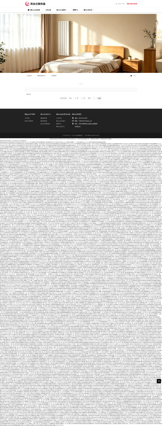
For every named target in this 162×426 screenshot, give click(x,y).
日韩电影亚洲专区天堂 (138, 309)
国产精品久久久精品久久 (31, 228)
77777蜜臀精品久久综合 (135, 167)
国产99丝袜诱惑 (73, 158)
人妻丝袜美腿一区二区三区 (82, 182)
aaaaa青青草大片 (34, 263)
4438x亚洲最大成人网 (122, 247)
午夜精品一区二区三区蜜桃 (14, 153)
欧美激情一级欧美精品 (117, 240)
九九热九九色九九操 (13, 148)
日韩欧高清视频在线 (101, 169)
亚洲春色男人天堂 (119, 224)
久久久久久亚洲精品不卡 (53, 172)
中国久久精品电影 (103, 161)
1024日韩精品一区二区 (102, 221)
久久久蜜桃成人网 (86, 279)
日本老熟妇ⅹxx (117, 261)
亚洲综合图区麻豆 (145, 155)
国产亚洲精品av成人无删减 (38, 209)
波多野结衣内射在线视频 (152, 202)
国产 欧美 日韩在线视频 (107, 328)
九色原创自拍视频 (108, 272)
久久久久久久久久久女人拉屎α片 (96, 341)
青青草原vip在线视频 (27, 298)
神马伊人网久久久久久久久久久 (127, 213)
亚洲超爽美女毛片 (61, 229)
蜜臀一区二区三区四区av (39, 155)
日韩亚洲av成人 (89, 228)
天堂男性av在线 (29, 186)
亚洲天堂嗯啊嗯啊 (24, 269)
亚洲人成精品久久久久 (10, 328)
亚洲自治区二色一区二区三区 (131, 161)
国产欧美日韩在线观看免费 (89, 209)
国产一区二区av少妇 (83, 161)
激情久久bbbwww (96, 363)
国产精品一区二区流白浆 (49, 215)
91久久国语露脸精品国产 (121, 266)
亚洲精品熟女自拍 (92, 342)
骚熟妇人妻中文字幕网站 (41, 167)
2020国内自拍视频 (48, 183)
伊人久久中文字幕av (97, 145)
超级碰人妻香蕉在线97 (12, 210)
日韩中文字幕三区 (14, 348)
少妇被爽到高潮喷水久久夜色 (109, 291)
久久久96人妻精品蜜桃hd (23, 256)
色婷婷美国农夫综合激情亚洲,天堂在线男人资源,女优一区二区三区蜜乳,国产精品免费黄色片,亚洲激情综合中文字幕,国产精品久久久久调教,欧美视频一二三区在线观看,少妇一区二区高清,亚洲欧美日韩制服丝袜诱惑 (53, 142)
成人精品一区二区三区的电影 (27, 205)
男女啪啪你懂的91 (121, 212)
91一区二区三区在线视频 (106, 174)
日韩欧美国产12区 (8, 175)
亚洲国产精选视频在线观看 (141, 190)
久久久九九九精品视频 (61, 215)
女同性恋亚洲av (6, 369)
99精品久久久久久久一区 (58, 364)
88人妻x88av (89, 277)
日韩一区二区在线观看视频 (140, 261)
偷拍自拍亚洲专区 (145, 348)
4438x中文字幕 (119, 280)
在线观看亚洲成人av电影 (152, 236)
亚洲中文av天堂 (124, 167)
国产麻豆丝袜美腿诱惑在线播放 (100, 267)
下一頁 (76, 98)
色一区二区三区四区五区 (54, 167)
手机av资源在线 (57, 156)
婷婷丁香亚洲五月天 (5, 244)
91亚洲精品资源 (34, 194)
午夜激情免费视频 (124, 267)
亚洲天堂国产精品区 (80, 277)
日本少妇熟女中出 (137, 183)
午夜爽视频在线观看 (101, 209)
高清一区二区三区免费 (33, 318)
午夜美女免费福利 (60, 147)
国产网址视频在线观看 (128, 269)
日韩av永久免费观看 (65, 172)
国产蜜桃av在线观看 (140, 272)
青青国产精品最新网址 (149, 321)
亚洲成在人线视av (147, 363)
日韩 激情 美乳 (19, 275)
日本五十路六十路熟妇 (8, 159)
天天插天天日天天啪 (44, 318)
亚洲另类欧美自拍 (71, 252)
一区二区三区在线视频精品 (104, 296)
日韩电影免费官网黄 (84, 317)
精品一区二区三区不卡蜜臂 (96, 232)
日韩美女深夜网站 (141, 151)
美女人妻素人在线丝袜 (134, 155)
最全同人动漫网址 (108, 202)
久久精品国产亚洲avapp (21, 224)
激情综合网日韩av (83, 290)
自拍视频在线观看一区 (151, 347)
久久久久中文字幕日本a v (100, 275)
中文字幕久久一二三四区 (80, 207)
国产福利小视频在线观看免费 (71, 317)
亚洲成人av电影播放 (58, 166)
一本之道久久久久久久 (100, 366)
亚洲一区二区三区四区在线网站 (81, 253)
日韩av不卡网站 (143, 177)
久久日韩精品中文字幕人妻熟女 (72, 175)
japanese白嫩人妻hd (5, 317)
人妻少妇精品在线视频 (49, 279)
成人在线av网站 (64, 174)
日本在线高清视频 (92, 240)
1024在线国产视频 (142, 339)
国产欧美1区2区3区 (23, 197)
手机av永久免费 (138, 245)
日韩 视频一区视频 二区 (121, 228)
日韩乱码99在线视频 (5, 269)
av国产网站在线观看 (157, 220)
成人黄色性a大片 (123, 159)
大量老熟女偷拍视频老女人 (68, 156)
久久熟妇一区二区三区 (147, 256)
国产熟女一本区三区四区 (92, 143)
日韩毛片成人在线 (20, 217)
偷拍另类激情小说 (60, 148)
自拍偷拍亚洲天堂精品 (31, 217)
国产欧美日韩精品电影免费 (80, 150)
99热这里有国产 (76, 191)
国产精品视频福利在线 (34, 180)
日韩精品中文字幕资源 (91, 315)
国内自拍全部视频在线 (63, 186)
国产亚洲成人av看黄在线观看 (99, 218)
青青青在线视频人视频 (73, 248)
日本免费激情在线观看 (80, 143)
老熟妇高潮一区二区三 (133, 177)
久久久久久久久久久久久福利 (88, 250)
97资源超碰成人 (85, 282)
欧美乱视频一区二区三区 (41, 147)
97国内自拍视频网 (84, 148)
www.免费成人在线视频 (32, 353)
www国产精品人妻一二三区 (59, 153)
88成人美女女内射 (27, 279)
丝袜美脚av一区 (156, 205)
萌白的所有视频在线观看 (73, 220)
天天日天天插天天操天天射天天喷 (54, 314)
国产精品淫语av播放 (110, 162)
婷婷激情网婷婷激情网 (78, 185)
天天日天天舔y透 (114, 178)
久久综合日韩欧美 (99, 199)
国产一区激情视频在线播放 (114, 318)
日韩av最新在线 (66, 261)
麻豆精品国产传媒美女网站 (110, 182)
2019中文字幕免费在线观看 (137, 210)
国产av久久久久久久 (16, 283)
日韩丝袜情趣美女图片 (144, 194)
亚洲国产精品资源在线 (9, 217)
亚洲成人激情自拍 (112, 236)
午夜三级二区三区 (75, 210)
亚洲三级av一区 (115, 296)
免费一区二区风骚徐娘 (74, 291)
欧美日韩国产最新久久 (90, 159)
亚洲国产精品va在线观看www (54, 197)
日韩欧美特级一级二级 (87, 194)
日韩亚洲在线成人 (55, 307)
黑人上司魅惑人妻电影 (51, 159)
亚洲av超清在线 (82, 196)
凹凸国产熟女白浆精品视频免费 (70, 197)
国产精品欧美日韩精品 (102, 177)
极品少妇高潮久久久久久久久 (53, 182)
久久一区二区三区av (12, 202)
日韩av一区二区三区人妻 (9, 331)
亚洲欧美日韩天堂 (98, 274)
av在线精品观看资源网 (80, 244)
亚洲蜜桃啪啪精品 (138, 221)
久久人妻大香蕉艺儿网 (84, 147)
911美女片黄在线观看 (88, 366)
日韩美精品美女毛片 (25, 231)
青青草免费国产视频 (13, 237)
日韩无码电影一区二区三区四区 (115, 209)
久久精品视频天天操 (5, 207)
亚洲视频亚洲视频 (23, 253)
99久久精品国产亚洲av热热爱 (97, 358)
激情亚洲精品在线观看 (51, 266)
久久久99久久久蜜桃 (106, 264)
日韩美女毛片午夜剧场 (120, 259)
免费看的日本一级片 (9, 224)
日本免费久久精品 (35, 148)
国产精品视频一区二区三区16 (131, 239)
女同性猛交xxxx (54, 282)
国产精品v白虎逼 (37, 352)
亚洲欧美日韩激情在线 (79, 228)
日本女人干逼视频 (81, 177)
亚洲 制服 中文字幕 (155, 180)
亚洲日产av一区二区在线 (140, 360)
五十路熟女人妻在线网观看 (31, 151)
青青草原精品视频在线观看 (123, 207)
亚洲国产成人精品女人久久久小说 (41, 244)
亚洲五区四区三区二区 (107, 314)
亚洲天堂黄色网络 (43, 151)
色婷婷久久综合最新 (48, 237)
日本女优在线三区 (113, 185)
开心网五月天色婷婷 (24, 325)
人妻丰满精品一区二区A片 (95, 239)
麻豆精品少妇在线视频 (114, 271)
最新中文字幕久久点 (103, 271)
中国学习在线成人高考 (136, 196)
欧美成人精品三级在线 (52, 247)
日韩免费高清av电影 (85, 220)
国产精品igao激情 (82, 301)
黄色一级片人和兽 (97, 299)
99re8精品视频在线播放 (77, 261)
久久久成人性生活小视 (54, 185)
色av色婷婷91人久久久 (61, 232)
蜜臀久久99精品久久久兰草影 (65, 178)
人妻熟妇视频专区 (40, 266)
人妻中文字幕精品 (84, 291)
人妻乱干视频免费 (55, 267)
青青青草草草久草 (67, 274)
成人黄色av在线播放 (112, 186)
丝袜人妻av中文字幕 (44, 325)
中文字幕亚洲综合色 (134, 247)
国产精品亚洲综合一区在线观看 (116, 153)
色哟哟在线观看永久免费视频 (115, 161)
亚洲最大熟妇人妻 (9, 271)
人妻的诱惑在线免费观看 (52, 205)
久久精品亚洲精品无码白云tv (52, 201)
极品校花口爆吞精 (141, 280)
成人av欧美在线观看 (28, 143)
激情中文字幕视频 (27, 347)
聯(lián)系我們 (29, 121)
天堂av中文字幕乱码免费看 (41, 185)
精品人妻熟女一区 (37, 221)
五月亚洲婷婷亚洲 (91, 244)
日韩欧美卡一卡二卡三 (132, 264)
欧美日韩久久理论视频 (39, 314)
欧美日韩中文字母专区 (66, 185)
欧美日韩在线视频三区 (88, 172)
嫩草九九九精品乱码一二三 (7, 178)
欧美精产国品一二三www (67, 209)
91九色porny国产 (6, 364)
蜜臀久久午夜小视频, (133, 159)
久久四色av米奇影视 (153, 306)
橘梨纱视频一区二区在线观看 (18, 353)
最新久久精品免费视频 (18, 264)
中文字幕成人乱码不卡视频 (68, 190)
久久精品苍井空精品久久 (32, 234)
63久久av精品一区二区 (152, 169)
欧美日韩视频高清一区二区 (38, 162)
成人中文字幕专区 (127, 183)
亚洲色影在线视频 (51, 145)
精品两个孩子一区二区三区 (129, 148)
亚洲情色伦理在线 (72, 309)
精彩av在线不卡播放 (53, 234)
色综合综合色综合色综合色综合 (86, 255)
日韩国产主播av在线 (126, 147)
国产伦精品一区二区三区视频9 (46, 321)
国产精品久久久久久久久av (146, 239)
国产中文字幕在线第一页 (26, 301)
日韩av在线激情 (19, 279)
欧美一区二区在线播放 (151, 258)
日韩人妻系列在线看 (120, 194)
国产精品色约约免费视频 (137, 156)
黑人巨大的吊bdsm (19, 182)
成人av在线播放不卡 (93, 178)
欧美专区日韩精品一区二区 (148, 167)
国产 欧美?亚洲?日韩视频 (148, 185)
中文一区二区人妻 (99, 155)
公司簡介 (29, 75)
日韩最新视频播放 (23, 166)
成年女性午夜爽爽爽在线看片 (14, 298)
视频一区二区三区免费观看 (151, 204)
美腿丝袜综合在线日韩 (113, 156)
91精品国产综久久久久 (22, 307)
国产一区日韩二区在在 (24, 215)
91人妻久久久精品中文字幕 (130, 143)
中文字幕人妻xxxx (8, 236)
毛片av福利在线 (27, 162)
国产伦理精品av (28, 242)
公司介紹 (59, 118)
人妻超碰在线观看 (94, 269)
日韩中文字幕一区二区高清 (96, 182)
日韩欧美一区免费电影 (122, 223)
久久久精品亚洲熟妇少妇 (142, 148)
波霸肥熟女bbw (106, 288)
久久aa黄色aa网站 (93, 309)
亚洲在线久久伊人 (112, 275)
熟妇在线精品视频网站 (63, 155)
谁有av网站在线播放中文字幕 (142, 293)
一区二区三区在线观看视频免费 (108, 212)
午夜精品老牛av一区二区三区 (99, 337)
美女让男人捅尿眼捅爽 (89, 294)
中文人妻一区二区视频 (23, 226)
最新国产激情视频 (19, 151)
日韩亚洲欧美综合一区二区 (123, 196)
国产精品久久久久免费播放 (21, 277)
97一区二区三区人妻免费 (116, 320)
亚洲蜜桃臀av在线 (150, 234)
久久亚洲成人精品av (84, 334)
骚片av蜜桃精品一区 (137, 358)
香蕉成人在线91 (54, 280)
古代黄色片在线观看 (113, 304)
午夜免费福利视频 (156, 283)
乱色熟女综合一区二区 (52, 155)
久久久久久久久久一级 (11, 274)
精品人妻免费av (15, 255)
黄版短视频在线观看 (61, 161)
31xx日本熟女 (46, 277)
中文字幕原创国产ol (98, 353)
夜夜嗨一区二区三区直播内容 (123, 358)
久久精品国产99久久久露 (87, 213)
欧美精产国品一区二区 (131, 328)
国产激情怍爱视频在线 (46, 169)
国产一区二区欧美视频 (107, 336)
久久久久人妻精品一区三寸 (22, 180)
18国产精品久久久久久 (72, 290)
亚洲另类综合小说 (116, 299)
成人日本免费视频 (139, 364)
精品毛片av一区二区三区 (30, 272)
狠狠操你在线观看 (63, 196)
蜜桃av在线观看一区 (156, 242)
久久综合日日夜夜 (152, 282)
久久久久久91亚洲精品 (81, 204)
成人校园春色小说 (119, 353)
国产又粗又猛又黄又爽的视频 (127, 296)
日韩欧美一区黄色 (154, 228)
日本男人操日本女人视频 (44, 259)
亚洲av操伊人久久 (137, 158)
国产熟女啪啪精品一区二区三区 (107, 266)
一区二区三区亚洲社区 (140, 269)
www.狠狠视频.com (124, 172)
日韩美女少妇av (61, 298)
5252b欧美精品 (146, 361)
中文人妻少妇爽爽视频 (47, 248)
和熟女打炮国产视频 (99, 205)
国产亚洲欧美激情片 (72, 283)
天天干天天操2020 (45, 348)
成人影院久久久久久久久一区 (128, 271)
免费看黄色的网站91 (130, 202)
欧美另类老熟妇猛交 (96, 350)
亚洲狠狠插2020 (145, 366)
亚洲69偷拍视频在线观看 (150, 156)
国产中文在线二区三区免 (74, 358)
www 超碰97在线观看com (39, 178)
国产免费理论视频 (54, 174)
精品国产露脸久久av (69, 277)
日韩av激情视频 (98, 306)
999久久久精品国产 (19, 175)
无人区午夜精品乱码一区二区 (146, 247)
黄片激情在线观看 (17, 199)
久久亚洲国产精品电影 (64, 329)
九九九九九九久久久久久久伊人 (134, 259)
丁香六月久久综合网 (31, 164)
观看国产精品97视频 (20, 271)
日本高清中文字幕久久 (66, 296)
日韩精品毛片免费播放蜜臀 (74, 360)
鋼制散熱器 (43, 118)
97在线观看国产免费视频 (38, 245)
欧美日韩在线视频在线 (62, 145)
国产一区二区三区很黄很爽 (113, 204)
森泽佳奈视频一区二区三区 (154, 197)
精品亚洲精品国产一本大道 (57, 244)
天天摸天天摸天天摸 (29, 147)
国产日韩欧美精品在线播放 (94, 158)
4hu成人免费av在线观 (40, 363)
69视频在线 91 (41, 331)
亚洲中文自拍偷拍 (148, 188)
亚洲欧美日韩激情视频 (36, 223)
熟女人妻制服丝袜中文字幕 (64, 250)
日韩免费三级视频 (27, 178)
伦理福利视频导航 (72, 266)
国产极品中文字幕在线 (85, 325)
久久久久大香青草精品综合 (144, 220)
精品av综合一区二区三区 (75, 242)
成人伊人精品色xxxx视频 (48, 352)
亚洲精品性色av (24, 321)
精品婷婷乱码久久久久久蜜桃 (48, 148)
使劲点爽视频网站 (144, 291)
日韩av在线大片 (135, 147)
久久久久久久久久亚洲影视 (99, 226)
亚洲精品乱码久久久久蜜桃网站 (102, 183)
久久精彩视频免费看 (62, 266)
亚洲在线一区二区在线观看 (68, 182)
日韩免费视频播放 (57, 320)
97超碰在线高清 (58, 261)
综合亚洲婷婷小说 (155, 361)
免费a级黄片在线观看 (15, 315)
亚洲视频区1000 (28, 245)
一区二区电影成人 (135, 231)
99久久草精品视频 (28, 299)
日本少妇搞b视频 (56, 275)
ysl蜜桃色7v (114, 242)
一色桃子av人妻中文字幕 (95, 326)
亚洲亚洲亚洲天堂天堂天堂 (119, 264)
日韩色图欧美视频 (29, 183)
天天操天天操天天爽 (99, 339)
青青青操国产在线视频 (101, 236)
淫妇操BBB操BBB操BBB (22, 169)
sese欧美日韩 (151, 232)
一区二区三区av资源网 (121, 151)
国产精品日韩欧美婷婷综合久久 (66, 263)
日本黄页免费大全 (7, 220)
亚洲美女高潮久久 (127, 188)
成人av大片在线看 (94, 166)
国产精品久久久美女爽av (142, 193)
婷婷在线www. (102, 247)
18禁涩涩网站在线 (91, 204)
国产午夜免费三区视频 (109, 224)
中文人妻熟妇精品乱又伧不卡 (35, 232)
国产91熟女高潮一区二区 (93, 190)
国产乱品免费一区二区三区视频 (44, 164)
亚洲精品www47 (18, 178)
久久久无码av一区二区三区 (141, 282)
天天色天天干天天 (129, 310)
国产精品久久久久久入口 (74, 352)
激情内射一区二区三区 (73, 334)
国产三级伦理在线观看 (124, 156)
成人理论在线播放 (76, 250)
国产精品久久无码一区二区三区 (135, 326)
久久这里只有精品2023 (37, 237)
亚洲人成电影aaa (48, 301)
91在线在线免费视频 (88, 170)
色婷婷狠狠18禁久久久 (25, 148)
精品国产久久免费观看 (113, 248)
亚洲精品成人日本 (101, 204)
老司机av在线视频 (7, 347)
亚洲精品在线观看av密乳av (73, 226)
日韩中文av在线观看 (145, 147)
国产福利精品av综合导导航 (153, 355)
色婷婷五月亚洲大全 (143, 215)
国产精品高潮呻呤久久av (154, 143)
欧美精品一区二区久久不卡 (35, 277)
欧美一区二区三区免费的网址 (27, 172)
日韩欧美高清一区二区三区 (53, 190)
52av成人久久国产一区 (106, 220)
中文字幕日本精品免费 (42, 229)
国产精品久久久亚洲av (82, 167)
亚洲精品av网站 (108, 361)
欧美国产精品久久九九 (119, 328)
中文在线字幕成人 (156, 244)
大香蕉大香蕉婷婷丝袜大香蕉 (90, 247)
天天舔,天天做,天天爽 (17, 336)
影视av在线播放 (10, 190)
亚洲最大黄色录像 (6, 299)
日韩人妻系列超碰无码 (121, 339)
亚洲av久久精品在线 (126, 347)
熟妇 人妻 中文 (146, 358)
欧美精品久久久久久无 (43, 329)
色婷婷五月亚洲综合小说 (153, 175)
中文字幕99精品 (18, 143)
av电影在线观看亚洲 (59, 175)
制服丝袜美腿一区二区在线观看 (18, 207)
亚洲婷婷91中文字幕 (155, 155)
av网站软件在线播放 (13, 158)
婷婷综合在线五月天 (65, 201)
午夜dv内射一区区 (137, 288)
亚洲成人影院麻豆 (61, 283)
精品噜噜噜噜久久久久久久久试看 (98, 156)
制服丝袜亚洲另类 (76, 288)
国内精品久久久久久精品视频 (77, 155)
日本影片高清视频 (142, 229)
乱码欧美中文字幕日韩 (72, 229)
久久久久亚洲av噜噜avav (127, 226)
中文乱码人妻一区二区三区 (141, 315)
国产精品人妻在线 (40, 159)
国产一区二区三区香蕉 (28, 293)
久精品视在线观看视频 (44, 204)
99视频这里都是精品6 (129, 279)
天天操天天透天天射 (142, 197)
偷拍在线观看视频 (110, 194)
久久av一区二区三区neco (110, 155)
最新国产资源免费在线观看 (138, 347)
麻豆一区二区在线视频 (140, 310)
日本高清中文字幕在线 (124, 304)
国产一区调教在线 (52, 283)
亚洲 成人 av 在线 (82, 264)
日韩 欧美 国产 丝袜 (124, 185)
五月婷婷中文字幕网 (94, 245)
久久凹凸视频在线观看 (41, 172)
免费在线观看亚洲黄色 (46, 368)
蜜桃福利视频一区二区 (62, 291)
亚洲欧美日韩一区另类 (63, 333)
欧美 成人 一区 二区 (121, 199)
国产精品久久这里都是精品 (49, 310)
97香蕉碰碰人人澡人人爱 (140, 299)
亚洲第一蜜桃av (39, 183)
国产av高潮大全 (53, 194)
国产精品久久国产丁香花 (49, 232)
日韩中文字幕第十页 (152, 209)
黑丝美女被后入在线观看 (146, 345)
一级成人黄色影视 (106, 193)
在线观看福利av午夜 (21, 167)
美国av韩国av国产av (123, 182)
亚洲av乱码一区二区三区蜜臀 (49, 298)
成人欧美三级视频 (87, 193)
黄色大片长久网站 (117, 164)
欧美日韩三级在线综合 (93, 301)
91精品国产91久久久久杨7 (133, 291)
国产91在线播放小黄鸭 (70, 272)
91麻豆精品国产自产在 (115, 364)
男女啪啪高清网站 (102, 348)
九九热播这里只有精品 (135, 166)
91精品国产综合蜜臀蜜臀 (6, 264)
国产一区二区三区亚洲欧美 (130, 280)
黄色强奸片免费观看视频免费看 (21, 263)
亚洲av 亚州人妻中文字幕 (134, 145)
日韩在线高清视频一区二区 (130, 209)
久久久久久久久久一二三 (78, 159)
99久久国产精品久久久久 (146, 344)
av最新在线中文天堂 (41, 188)
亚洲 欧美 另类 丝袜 (43, 194)
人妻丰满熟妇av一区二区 (107, 350)
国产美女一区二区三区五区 (119, 215)
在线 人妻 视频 (8, 247)
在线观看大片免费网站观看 (92, 323)
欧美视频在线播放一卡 (101, 196)
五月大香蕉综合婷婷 (57, 239)
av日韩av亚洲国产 (36, 248)
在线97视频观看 (109, 205)
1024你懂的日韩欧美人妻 (6, 199)
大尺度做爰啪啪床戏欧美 (126, 158)
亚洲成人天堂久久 (69, 244)
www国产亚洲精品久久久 (97, 261)
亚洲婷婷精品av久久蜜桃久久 (28, 229)
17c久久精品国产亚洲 (10, 169)
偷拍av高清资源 (29, 314)
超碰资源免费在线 (119, 175)
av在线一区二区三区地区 (123, 290)
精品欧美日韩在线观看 (105, 256)
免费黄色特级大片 (28, 177)
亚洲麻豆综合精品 (90, 368)
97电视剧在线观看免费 (133, 242)
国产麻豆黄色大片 (147, 158)
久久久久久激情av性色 (142, 334)
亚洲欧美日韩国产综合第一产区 (47, 220)
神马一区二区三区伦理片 (85, 197)
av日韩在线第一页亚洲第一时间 (126, 321)
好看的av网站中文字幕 (49, 342)
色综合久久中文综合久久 (76, 162)
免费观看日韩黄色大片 (135, 172)
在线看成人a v (119, 360)
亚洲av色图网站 (86, 201)
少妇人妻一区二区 (91, 169)
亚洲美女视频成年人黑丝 (37, 191)
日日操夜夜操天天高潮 (105, 143)
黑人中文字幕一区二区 (134, 182)
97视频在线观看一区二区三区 (147, 275)
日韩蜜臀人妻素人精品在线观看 (90, 271)
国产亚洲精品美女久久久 (52, 336)
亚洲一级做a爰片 (126, 363)
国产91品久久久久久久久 (70, 259)
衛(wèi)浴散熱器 (45, 123)
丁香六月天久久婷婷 (88, 162)
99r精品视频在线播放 (22, 344)
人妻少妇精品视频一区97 (60, 212)
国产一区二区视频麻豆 (47, 355)
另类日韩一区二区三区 (145, 314)
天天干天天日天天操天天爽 (7, 143)
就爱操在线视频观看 (107, 239)
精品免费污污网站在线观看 (149, 207)
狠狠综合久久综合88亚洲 (51, 242)
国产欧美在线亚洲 (74, 280)
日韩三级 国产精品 (141, 153)
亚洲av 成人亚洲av (7, 234)
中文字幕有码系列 (156, 323)
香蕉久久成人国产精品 (67, 304)
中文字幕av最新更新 (8, 162)
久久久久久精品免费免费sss (31, 220)
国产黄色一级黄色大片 (129, 232)
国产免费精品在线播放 (84, 186)
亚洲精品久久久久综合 (40, 341)
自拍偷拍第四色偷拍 (20, 213)
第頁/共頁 (63, 98)
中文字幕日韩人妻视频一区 (150, 307)
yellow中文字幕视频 (19, 147)
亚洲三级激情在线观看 (149, 353)
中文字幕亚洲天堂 (141, 209)
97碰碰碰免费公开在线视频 (57, 272)
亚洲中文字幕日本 (154, 279)
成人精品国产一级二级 (148, 245)
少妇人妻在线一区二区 (104, 253)
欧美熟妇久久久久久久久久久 (135, 180)
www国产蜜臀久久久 (24, 280)
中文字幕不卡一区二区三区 (82, 156)
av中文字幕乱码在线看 (71, 331)
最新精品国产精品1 (47, 290)
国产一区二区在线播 (77, 170)
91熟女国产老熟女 (122, 242)
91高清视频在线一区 (5, 242)
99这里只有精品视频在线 (26, 255)
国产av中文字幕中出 (134, 275)
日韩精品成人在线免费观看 (134, 217)
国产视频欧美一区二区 (105, 269)
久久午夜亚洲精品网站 (83, 266)
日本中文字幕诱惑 (45, 174)
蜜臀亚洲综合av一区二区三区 (75, 145)
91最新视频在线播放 (48, 253)
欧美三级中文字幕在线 (155, 178)
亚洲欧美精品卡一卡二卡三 (83, 350)
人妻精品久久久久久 (146, 290)
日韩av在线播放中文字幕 (52, 196)
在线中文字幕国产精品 (133, 314)
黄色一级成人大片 (45, 280)
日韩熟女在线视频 (89, 274)
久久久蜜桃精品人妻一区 (12, 191)
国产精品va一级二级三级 (10, 344)
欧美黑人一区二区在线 (23, 309)
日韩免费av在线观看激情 (154, 229)
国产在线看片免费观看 (140, 199)
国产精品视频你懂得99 (70, 348)
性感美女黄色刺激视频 (82, 348)
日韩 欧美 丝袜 (69, 253)
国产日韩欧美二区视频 (26, 196)
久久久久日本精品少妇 (92, 237)
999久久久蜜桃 (10, 342)
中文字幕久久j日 (117, 309)
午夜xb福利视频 (6, 315)
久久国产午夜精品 (66, 355)
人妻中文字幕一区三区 (96, 147)
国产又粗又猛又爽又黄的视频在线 (51, 143)
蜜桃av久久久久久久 (56, 228)
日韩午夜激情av (31, 167)
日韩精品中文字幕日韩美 (72, 147)
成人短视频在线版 (89, 302)
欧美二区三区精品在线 (122, 150)
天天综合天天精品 (80, 183)
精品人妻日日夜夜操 (29, 252)
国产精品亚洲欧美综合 (115, 245)
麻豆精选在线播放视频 (108, 259)
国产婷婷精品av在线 (127, 342)
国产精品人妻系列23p (17, 185)
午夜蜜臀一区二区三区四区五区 (19, 364)
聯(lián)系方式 (60, 126)
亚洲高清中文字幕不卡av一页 (96, 290)
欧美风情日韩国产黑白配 (80, 169)
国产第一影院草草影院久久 (94, 264)
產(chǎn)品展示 (60, 121)
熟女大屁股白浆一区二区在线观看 (78, 217)
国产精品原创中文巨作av (152, 237)
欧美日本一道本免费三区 (100, 228)
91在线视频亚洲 (124, 256)
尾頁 (89, 98)
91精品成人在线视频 (151, 153)
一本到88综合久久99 (87, 180)
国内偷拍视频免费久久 (24, 158)
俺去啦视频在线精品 (100, 368)
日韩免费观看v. (144, 145)
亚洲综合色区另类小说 (76, 363)
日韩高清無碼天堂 (76, 345)
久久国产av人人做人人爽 (30, 323)
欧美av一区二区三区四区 (21, 232)
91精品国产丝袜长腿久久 (85, 280)
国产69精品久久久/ (151, 336)
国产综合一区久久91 (48, 302)
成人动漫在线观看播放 (112, 169)
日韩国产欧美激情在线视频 (98, 210)
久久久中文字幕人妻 (106, 285)
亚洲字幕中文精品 (93, 266)
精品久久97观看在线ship (98, 197)
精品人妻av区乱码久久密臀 (52, 306)
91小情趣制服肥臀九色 (86, 226)
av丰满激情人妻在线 (119, 197)
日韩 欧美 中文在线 (39, 210)
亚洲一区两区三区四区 (106, 263)
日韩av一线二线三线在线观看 (68, 167)
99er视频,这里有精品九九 (8, 151)
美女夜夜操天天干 (85, 288)
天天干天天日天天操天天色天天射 (106, 217)
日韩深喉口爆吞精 (57, 345)
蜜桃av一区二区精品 (84, 174)
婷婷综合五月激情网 (13, 253)
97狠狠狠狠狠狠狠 (153, 193)
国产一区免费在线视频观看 (104, 240)
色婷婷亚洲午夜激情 (52, 202)
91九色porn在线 (20, 228)
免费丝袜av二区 (85, 360)
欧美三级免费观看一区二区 (74, 194)
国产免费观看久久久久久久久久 (97, 148)
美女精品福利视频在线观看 (109, 310)
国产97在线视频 (131, 212)
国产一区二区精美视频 (128, 201)
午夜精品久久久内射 (46, 224)
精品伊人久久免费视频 (107, 279)
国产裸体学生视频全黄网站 (83, 166)
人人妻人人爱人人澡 (98, 175)
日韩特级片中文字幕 (88, 336)
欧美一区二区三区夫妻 (116, 190)
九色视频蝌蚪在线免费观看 (119, 252)
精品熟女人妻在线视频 (64, 282)
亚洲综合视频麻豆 (63, 231)
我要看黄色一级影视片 (85, 210)
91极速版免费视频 (15, 196)
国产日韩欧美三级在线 (30, 339)
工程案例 (53, 75)
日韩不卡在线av (104, 166)
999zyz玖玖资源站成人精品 (89, 234)
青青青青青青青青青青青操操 (7, 180)
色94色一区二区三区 (147, 223)
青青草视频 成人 (8, 258)
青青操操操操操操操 (103, 185)
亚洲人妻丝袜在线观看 (127, 318)
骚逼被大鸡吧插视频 (64, 162)
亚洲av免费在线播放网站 (24, 282)
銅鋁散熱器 (43, 121)
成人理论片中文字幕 (24, 350)
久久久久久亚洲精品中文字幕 (46, 175)
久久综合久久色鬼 (112, 345)
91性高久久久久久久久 (62, 158)
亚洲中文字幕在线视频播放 (29, 291)
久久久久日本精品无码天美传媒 (104, 244)
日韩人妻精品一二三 (95, 174)
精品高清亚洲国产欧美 (20, 159)
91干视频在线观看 (139, 321)
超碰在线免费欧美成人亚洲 (148, 172)
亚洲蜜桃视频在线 (80, 364)
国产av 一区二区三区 (123, 155)
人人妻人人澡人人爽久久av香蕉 (99, 186)
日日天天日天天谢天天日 (140, 201)
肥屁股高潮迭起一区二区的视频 (65, 361)
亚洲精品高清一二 (52, 299)
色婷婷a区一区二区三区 (87, 175)
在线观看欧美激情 (38, 258)
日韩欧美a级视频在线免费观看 (8, 156)
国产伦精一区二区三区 (60, 342)
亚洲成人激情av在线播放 (116, 183)
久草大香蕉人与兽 (67, 170)
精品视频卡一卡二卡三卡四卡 (25, 221)
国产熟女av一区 (48, 255)
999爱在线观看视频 (83, 229)
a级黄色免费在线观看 (43, 312)
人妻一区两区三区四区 (152, 201)
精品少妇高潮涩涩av (128, 360)
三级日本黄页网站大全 (81, 164)
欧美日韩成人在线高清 (141, 232)
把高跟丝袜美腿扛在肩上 (67, 275)
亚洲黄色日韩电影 (51, 188)
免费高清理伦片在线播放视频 (146, 304)
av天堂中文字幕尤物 (84, 232)
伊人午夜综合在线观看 (134, 366)
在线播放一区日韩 (37, 143)
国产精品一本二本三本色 (150, 213)
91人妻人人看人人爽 (52, 271)
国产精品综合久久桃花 (11, 248)
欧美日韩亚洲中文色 (148, 271)
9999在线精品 (146, 180)
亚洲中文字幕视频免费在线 (43, 267)
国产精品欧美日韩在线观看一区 (36, 306)
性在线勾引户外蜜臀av (136, 298)
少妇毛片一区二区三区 (48, 223)
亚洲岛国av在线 (134, 304)
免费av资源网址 (153, 315)
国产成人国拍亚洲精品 (80, 190)
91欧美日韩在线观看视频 (141, 296)
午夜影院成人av (91, 207)
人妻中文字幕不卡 (14, 215)
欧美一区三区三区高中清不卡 (105, 309)
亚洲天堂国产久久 (7, 185)
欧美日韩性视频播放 (119, 174)
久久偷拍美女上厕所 (87, 242)
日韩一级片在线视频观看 (9, 193)
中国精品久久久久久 (77, 247)
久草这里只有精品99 (73, 232)
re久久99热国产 (78, 267)
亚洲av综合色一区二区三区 (110, 274)
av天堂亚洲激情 (52, 229)
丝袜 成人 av (135, 191)
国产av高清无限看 (80, 212)
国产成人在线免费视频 (38, 255)
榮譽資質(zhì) (41, 75)
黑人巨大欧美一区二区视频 (140, 164)
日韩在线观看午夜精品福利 (58, 350)
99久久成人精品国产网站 (49, 177)
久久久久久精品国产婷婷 (35, 166)
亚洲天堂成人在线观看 (17, 170)
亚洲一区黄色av (87, 145)
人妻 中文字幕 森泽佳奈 (10, 307)
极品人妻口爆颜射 (9, 277)
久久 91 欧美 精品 (32, 240)
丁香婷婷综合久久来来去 (57, 259)
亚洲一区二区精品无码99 (116, 301)
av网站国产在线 (58, 258)
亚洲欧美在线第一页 (111, 250)
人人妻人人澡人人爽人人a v (153, 240)
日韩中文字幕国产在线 (30, 267)
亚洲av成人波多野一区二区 (72, 148)
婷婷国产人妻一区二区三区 (10, 226)
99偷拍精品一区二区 (128, 164)
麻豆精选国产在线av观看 (75, 353)
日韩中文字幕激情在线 (9, 275)
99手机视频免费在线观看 (36, 250)
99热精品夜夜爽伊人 (64, 280)
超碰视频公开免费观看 (64, 363)
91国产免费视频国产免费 (140, 318)
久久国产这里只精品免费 (66, 236)
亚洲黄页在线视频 (147, 150)
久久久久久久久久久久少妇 (76, 205)
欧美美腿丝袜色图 (14, 325)
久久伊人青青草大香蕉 (10, 223)
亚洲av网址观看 (130, 170)
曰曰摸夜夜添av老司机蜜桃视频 (78, 151)
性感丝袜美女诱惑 (155, 147)
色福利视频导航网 (17, 150)
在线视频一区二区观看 (59, 253)
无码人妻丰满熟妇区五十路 (62, 221)
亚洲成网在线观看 (82, 188)
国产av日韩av (111, 177)
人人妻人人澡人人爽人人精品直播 (107, 150)
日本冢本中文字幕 (110, 280)
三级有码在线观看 (37, 285)
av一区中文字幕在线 (58, 164)
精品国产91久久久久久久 (103, 191)
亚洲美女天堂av (29, 193)
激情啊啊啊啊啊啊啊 (150, 250)
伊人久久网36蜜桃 (111, 196)
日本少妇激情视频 (91, 153)
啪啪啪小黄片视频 (107, 145)
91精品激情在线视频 (26, 153)
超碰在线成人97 (120, 310)
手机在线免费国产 (45, 282)
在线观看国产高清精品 (16, 317)
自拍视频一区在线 (63, 306)
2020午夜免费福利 (31, 159)
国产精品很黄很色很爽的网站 (120, 283)
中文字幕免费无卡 (91, 177)
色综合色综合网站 (23, 174)
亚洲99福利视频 (25, 286)
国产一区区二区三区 (38, 279)
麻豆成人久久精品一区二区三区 (24, 355)
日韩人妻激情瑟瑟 (50, 341)
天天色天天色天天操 (93, 217)
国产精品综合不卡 (60, 331)
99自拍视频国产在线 (69, 204)
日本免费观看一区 (29, 264)
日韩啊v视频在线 (28, 182)
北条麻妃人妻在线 (153, 226)
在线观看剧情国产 (76, 355)
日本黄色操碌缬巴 (129, 315)
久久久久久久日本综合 (93, 150)
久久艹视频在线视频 (97, 329)
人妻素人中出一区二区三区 (15, 302)
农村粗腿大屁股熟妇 (73, 174)
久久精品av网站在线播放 (99, 280)
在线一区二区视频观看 (144, 161)
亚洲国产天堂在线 (20, 156)
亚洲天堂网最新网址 (51, 291)
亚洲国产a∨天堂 (139, 212)
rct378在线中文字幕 (48, 345)
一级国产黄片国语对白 (24, 345)
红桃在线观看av (51, 161)
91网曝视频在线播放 (66, 307)
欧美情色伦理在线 (12, 282)
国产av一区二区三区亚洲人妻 (123, 344)
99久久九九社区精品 (117, 285)
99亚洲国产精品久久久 (88, 304)
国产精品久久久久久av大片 (124, 236)
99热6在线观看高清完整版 (100, 248)
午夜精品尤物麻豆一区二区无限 (100, 312)
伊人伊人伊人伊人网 (71, 350)
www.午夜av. (97, 213)
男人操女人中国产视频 (77, 307)
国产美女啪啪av (91, 347)
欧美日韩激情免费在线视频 (135, 223)
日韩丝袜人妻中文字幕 (59, 302)
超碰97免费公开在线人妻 (112, 172)
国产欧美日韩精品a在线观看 (33, 156)
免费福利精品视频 (80, 315)
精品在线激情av (133, 162)
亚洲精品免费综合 (70, 341)
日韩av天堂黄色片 (45, 218)
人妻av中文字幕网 (68, 169)
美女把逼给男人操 (128, 353)
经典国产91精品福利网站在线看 (113, 352)
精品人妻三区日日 (128, 258)
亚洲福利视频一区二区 (26, 294)
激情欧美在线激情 (73, 186)
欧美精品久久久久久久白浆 (142, 279)
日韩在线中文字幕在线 (99, 194)
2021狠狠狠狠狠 (43, 234)
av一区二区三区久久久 (138, 188)
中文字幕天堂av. (67, 314)
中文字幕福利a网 (103, 237)
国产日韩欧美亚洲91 (55, 217)
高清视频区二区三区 (5, 285)
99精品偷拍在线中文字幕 (131, 336)
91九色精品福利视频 (116, 363)
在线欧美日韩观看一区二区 (41, 317)
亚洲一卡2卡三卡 (65, 217)
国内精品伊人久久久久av (19, 164)
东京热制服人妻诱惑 (74, 299)
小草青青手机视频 (115, 158)
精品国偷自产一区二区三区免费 (114, 201)
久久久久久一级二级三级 (47, 261)
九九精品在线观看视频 (136, 207)
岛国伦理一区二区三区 (9, 209)
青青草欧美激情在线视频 (138, 248)
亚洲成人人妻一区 (146, 298)
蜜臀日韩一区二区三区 (126, 352)
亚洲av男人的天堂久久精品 (132, 306)
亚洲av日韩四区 (116, 147)
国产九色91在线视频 (61, 252)
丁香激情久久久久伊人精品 (29, 236)
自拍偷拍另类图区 (93, 161)
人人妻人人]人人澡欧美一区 (32, 213)
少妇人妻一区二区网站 (57, 224)
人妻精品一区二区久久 (127, 261)
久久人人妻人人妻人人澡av (31, 175)
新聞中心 (59, 123)
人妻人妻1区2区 (91, 188)
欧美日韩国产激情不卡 (16, 266)
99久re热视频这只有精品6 (133, 263)
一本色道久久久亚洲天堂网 (71, 256)
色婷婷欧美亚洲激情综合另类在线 (135, 253)
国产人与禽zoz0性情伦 (130, 334)
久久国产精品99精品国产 (145, 329)
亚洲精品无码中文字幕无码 (135, 325)
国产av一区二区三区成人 (52, 162)
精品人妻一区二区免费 (24, 237)
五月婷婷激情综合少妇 (45, 350)
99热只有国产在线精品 (127, 299)
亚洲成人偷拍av (98, 170)
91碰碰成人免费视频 (145, 228)
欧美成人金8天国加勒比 (102, 347)
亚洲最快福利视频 (87, 218)
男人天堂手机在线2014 (58, 169)
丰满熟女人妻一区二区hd (134, 178)
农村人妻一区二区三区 (50, 366)
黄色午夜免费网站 (91, 293)
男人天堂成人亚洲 (6, 196)
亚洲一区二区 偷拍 (134, 186)
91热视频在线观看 (155, 162)
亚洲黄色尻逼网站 (66, 288)
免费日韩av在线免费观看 (87, 355)
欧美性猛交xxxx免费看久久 (119, 263)
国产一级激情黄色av (105, 167)
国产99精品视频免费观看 (19, 234)
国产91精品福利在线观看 (92, 151)
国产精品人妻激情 (57, 170)
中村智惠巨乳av (145, 178)
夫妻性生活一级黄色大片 (40, 247)
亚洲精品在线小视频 (89, 205)
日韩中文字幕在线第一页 (99, 277)
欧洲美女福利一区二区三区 (39, 347)
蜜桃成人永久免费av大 (42, 240)
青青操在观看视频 (33, 296)
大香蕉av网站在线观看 (131, 229)
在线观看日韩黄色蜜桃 (13, 166)
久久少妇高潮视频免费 (17, 177)
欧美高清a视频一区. (22, 318)
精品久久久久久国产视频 (71, 255)
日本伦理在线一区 (51, 334)
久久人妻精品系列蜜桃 (34, 333)
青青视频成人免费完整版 (136, 267)
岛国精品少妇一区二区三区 (119, 361)
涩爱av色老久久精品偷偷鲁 (49, 158)
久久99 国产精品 (107, 215)
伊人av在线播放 (124, 204)
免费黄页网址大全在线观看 (143, 224)
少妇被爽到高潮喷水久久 (84, 285)
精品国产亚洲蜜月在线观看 (64, 159)
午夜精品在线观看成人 (131, 215)
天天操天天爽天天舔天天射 (145, 205)
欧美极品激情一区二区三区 (113, 226)
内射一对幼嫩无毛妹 (35, 280)
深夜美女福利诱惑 (34, 275)
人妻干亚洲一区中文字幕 (82, 245)
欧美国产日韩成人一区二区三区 (114, 188)
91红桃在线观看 (43, 161)
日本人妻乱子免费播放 (112, 159)
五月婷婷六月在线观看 (27, 285)
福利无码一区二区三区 (24, 191)
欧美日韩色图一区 (73, 196)
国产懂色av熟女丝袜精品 (39, 182)
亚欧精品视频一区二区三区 (34, 274)
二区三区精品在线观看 (13, 218)
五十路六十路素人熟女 (60, 269)
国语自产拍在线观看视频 (40, 193)
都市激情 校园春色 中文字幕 (61, 337)
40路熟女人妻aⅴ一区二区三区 (120, 325)
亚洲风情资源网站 (112, 166)
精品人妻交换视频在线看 (120, 205)
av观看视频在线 (68, 224)
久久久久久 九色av (27, 199)
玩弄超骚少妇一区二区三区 (122, 210)
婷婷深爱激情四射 (97, 259)
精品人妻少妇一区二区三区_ (59, 290)
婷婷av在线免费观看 (82, 309)
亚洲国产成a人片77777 (125, 169)
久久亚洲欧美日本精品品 (85, 337)
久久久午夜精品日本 (16, 285)
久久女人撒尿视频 (107, 299)
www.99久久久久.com (27, 258)
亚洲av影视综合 (40, 207)
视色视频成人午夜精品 (16, 188)
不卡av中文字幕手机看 (40, 190)
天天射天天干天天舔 (141, 240)
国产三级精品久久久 (102, 159)
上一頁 (83, 98)
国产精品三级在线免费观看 (41, 299)
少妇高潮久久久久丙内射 (46, 156)
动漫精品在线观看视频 (72, 161)
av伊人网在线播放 (82, 158)
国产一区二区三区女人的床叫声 (123, 302)
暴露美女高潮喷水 (39, 201)
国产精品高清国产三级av (154, 177)
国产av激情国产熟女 (111, 180)
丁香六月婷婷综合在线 (67, 150)
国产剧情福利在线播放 (7, 314)
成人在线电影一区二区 (87, 353)
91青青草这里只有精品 (99, 162)
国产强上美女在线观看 (72, 153)
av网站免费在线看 (20, 186)
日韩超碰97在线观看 (19, 272)
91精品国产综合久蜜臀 (95, 291)
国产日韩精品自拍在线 (118, 220)
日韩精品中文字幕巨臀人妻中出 (107, 151)
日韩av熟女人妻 (58, 355)
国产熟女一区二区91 (110, 199)
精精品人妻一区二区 (29, 190)
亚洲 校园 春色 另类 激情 (122, 162)
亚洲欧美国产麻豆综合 (121, 217)
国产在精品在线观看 (139, 170)
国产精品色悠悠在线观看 (22, 261)
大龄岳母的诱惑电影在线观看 (98, 201)
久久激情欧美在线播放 (36, 310)
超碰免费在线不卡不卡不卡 (67, 143)
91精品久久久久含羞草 (27, 155)
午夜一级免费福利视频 (67, 207)
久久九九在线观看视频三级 (96, 202)
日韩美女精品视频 (147, 267)
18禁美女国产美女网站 (152, 199)
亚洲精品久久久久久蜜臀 (41, 283)
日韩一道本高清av (41, 339)
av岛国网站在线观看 (75, 213)
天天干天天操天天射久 (77, 294)
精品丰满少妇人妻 (22, 274)
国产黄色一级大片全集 (150, 309)
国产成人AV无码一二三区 (115, 234)
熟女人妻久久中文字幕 (69, 166)
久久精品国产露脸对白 (114, 267)
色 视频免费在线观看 (35, 348)
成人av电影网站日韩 (59, 237)
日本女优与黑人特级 (72, 188)
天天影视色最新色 (121, 229)
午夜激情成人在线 (41, 197)
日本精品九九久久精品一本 (35, 239)
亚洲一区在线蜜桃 (102, 342)
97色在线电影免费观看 (7, 147)
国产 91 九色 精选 (123, 366)
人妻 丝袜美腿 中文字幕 (129, 240)
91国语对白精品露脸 (142, 143)
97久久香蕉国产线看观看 (12, 174)
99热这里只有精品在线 (150, 253)
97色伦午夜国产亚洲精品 (109, 229)
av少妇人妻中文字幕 (112, 333)
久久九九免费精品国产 (107, 164)
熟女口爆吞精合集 (90, 199)
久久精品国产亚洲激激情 (27, 290)
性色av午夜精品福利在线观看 (94, 310)
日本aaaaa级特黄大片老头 (36, 286)
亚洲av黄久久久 (50, 337)
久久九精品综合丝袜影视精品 (138, 169)
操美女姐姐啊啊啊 (109, 197)
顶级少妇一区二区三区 (45, 275)
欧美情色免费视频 (148, 210)
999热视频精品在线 (47, 153)
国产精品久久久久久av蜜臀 (82, 202)
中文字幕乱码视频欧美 (145, 186)
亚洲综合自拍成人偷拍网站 (138, 302)
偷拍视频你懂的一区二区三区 (68, 315)
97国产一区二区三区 (146, 166)
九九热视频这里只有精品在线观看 (26, 201)
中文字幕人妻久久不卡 (150, 170)
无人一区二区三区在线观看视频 (92, 263)
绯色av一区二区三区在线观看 (90, 258)
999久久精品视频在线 (123, 166)
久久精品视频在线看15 (117, 143)
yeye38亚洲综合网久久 (34, 261)
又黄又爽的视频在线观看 (34, 218)
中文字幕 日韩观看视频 (114, 312)
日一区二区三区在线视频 (13, 172)
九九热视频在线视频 (63, 242)
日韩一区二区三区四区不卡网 (141, 226)
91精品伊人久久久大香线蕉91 (65, 271)
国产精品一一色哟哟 (47, 274)
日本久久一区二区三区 (89, 236)
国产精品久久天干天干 (139, 277)
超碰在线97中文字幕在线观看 (39, 334)
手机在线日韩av (48, 207)
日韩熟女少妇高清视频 (8, 279)
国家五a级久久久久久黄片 (25, 358)
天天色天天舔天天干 (120, 170)
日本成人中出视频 (155, 293)
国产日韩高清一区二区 (21, 212)
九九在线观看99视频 (113, 294)
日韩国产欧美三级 (18, 352)
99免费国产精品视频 (148, 259)
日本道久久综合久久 (45, 213)
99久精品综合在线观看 (69, 164)
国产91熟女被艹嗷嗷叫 (42, 150)
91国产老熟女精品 (145, 174)
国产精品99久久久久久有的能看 (132, 174)
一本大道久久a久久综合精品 (76, 231)
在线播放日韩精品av (91, 252)
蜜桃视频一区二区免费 (128, 190)
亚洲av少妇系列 (117, 286)
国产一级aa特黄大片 (11, 194)
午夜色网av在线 (89, 183)
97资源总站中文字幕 (34, 169)
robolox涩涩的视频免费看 (39, 196)
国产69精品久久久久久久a (109, 344)
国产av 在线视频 (130, 199)
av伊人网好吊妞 (98, 344)
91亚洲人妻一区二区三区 (46, 170)
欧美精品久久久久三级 (136, 363)
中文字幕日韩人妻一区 (32, 161)
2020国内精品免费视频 (50, 191)
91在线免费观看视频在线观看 (86, 344)
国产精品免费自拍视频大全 (91, 185)
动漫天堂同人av (144, 182)
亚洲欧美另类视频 (151, 280)
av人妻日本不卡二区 (96, 285)
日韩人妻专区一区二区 (7, 272)
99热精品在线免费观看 (23, 194)
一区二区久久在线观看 (47, 166)
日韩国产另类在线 (131, 151)
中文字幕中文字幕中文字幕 (149, 325)
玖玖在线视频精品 (37, 199)
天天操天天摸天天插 (153, 261)
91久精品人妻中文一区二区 (69, 245)
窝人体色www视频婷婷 (30, 361)
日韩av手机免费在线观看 (13, 231)
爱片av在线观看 (143, 306)
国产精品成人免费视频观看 (38, 231)
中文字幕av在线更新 (101, 188)
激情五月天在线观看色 (48, 269)
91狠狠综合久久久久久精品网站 (42, 264)
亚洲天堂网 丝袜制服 (21, 161)
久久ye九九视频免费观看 (144, 162)
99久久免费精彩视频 (135, 290)
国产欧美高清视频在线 (34, 368)
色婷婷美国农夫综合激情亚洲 (13, 310)
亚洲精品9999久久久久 (19, 247)
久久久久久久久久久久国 (151, 272)
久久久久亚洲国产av (48, 258)
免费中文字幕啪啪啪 (154, 366)
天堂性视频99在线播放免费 (138, 236)
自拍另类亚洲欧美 (106, 363)
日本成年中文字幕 (19, 190)
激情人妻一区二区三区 (149, 212)
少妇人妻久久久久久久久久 (50, 186)
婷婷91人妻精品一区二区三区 (140, 312)
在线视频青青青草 (123, 178)
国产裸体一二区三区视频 (102, 234)
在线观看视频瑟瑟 (98, 224)
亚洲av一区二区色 (136, 274)
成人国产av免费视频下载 (123, 250)
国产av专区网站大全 (129, 175)
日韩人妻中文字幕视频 (67, 228)
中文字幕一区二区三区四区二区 (45, 212)
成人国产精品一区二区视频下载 (143, 244)
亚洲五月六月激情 (52, 151)
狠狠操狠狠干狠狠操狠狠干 (39, 358)
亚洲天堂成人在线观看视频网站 (53, 245)
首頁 (134, 75)
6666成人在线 (144, 263)
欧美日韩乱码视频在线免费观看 (56, 356)
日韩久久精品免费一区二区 (70, 199)
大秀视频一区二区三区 (64, 193)
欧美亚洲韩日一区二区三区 (25, 248)
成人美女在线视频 (6, 188)
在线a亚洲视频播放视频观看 (128, 193)
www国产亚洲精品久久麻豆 (38, 304)
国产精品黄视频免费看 (140, 175)
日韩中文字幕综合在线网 (148, 217)
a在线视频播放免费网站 (64, 285)
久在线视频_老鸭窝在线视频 (58, 180)
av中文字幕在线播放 (29, 185)
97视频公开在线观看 (47, 199)
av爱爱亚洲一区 (52, 147)
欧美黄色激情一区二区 (132, 341)
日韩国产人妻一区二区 (87, 306)
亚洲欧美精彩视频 (72, 215)
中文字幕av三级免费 (58, 183)
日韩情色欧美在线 (6, 353)
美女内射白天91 (72, 310)
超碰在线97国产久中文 (23, 250)
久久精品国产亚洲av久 (119, 202)
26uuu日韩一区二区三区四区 (128, 368)
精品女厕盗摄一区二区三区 (99, 333)
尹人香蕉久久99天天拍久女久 (63, 191)
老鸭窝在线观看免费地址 (83, 331)
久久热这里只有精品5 (118, 239)
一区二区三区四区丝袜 (36, 215)
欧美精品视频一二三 (27, 315)
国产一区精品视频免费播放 (26, 244)
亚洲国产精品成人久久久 (125, 191)
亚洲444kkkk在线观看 (76, 328)
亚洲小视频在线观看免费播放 (26, 337)
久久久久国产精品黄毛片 (144, 264)
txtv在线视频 (13, 228)
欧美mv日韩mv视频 (50, 331)
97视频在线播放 (32, 197)
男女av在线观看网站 (147, 183)
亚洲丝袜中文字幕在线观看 (120, 317)
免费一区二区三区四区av (112, 366)
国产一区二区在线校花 (18, 220)
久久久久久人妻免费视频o (15, 291)
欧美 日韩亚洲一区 (38, 177)
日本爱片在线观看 (15, 269)
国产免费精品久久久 (99, 302)
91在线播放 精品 (34, 325)
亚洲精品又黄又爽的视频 (70, 347)
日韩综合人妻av (15, 244)
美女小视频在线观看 (21, 341)
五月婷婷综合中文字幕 (21, 145)
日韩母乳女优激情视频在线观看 (152, 337)
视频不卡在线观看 (136, 320)
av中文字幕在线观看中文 (48, 344)
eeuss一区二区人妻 (48, 286)
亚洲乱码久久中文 (108, 232)
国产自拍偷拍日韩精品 (45, 256)
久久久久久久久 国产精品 (81, 239)
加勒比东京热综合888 (76, 172)
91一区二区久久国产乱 (51, 361)
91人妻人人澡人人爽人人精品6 (7, 145)
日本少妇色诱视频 (57, 288)
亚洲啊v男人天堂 (153, 190)
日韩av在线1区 (25, 296)
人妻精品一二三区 (110, 210)
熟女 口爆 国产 (42, 145)
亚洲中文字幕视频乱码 (81, 237)
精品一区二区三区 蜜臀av (65, 336)
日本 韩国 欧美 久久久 (97, 272)
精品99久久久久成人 (45, 307)
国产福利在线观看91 (26, 334)
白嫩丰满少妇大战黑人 (123, 186)
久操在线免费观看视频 (156, 358)
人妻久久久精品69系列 (69, 183)
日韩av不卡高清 (22, 202)
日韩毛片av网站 (111, 228)
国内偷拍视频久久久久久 (11, 197)
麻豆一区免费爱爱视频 (94, 167)
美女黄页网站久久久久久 (129, 244)
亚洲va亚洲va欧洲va (152, 151)
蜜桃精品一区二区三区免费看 (20, 239)
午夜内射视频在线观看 (113, 231)
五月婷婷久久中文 (97, 242)
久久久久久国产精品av (130, 197)
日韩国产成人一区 (152, 164)
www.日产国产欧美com (76, 193)
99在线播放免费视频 (10, 167)
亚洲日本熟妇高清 (105, 158)
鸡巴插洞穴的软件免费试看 (100, 345)
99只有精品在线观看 (109, 175)
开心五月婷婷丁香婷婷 (130, 153)
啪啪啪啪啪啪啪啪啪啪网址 (29, 150)
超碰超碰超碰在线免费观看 (23, 223)
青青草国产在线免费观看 (132, 194)
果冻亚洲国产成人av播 (40, 202)
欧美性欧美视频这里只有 (29, 188)
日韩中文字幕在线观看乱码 (80, 240)
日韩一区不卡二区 (27, 302)
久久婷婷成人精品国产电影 (43, 236)
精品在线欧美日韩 (36, 153)
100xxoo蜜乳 (139, 271)
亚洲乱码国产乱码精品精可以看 (131, 285)
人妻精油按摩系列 (107, 147)
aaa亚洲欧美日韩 (60, 177)
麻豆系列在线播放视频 (67, 240)
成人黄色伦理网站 (27, 352)
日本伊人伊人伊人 (8, 288)
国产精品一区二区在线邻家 (65, 247)
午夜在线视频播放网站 (15, 155)
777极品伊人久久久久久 (56, 325)
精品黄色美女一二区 (61, 188)
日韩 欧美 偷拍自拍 (40, 205)
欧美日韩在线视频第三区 (44, 228)
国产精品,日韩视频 (62, 202)
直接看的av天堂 (38, 298)
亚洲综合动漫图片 (115, 167)
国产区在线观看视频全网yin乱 (92, 212)
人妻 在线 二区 (81, 199)
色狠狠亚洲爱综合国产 (63, 151)
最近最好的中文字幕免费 (55, 150)
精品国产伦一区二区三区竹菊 (39, 315)
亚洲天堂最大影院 (140, 202)
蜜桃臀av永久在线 (55, 236)
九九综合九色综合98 (113, 337)
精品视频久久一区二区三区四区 (31, 170)
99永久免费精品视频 (118, 232)
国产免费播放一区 (18, 162)
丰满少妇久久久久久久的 (103, 320)
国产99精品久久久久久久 (54, 315)
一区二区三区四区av (88, 275)
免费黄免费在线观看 (58, 199)
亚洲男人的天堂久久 (70, 237)
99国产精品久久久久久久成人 (143, 368)
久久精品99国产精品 (110, 339)
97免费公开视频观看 (62, 194)
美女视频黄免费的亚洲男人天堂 (66, 339)
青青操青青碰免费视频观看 (94, 164)
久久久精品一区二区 (104, 178)
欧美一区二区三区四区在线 (135, 150)
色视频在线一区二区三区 (68, 239)
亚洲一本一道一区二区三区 (57, 218)
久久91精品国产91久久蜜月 (80, 178)
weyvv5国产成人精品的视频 (125, 333)
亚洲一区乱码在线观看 (52, 363)
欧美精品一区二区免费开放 (18, 363)
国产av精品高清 (41, 361)
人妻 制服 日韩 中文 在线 (9, 341)
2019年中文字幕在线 (33, 145)
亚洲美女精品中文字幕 (9, 161)
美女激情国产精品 (104, 245)
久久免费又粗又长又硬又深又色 (114, 148)
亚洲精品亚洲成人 (67, 368)
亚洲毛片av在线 (82, 153)
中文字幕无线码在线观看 (49, 221)
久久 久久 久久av (95, 321)
